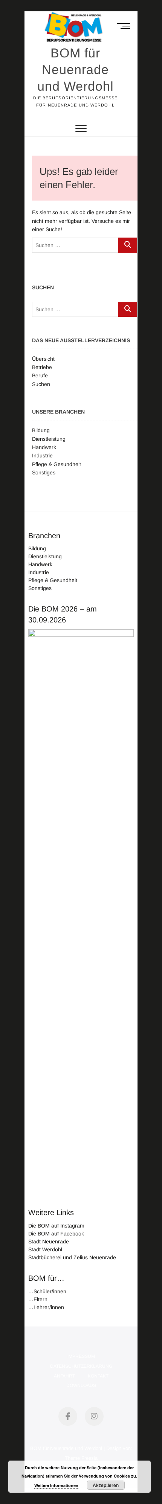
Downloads (81, 1385)
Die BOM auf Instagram (56, 1226)
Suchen (41, 384)
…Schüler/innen (47, 1291)
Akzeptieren (106, 1485)
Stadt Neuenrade (48, 1241)
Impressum (81, 1356)
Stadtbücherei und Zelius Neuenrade (72, 1257)
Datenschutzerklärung (81, 1366)
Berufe (40, 375)
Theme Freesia (81, 1458)
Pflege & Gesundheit (56, 464)
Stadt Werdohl (45, 1249)
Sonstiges (43, 472)
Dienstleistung (49, 439)
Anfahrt (64, 1376)
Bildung (41, 430)
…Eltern (37, 1299)
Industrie (42, 455)
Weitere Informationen (56, 1485)
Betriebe (42, 367)
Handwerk (44, 447)
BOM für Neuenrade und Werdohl (75, 69)
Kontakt (98, 1376)
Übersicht (43, 359)
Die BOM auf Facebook (56, 1234)
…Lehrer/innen (46, 1307)
